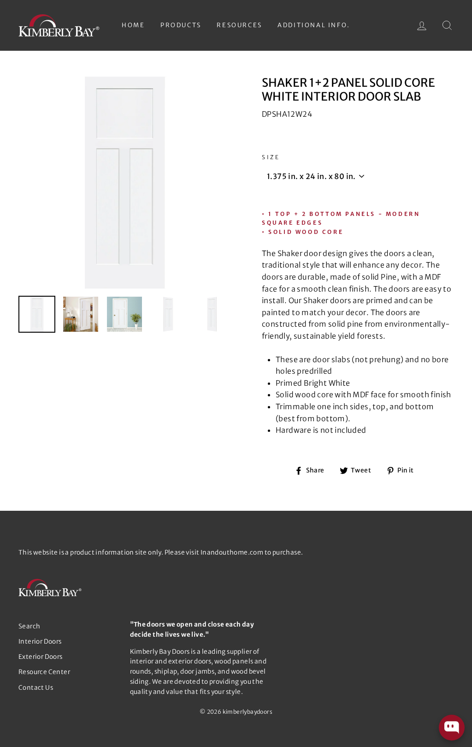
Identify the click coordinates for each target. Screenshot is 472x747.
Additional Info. (313, 25)
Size (271, 157)
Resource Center (44, 672)
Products (180, 25)
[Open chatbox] (452, 728)
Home (133, 25)
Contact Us (35, 688)
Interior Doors (40, 641)
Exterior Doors (40, 657)
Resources (239, 25)
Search (29, 626)
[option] (124, 182)
